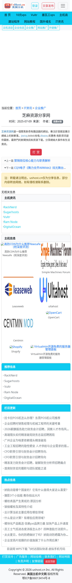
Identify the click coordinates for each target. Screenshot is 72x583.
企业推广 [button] (31, 27)
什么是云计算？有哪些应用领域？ (25, 518)
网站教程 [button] (29, 21)
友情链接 (37, 561)
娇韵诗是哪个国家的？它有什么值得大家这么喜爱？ (36, 490)
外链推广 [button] (54, 27)
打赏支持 (7, 556)
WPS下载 (21, 549)
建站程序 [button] (14, 21)
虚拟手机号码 (56, 549)
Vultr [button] (34, 15)
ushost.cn (38, 570)
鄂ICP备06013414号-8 (36, 578)
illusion (44, 135)
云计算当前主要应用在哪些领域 (24, 512)
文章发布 (48, 6)
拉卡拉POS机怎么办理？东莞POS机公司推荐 (32, 418)
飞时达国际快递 (38, 549)
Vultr (7, 217)
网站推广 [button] (42, 27)
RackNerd (10, 207)
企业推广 (40, 108)
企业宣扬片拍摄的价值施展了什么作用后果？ (32, 540)
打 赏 (36, 152)
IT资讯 (28, 108)
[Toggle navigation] (63, 5)
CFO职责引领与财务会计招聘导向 (25, 457)
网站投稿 (36, 556)
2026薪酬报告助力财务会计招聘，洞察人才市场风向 (36, 429)
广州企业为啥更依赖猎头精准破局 (25, 440)
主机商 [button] (63, 15)
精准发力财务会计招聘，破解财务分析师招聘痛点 (35, 463)
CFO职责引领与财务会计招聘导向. (25, 451)
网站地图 (64, 556)
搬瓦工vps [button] (48, 15)
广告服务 (21, 556)
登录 (35, 6)
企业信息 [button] (19, 27)
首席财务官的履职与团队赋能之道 (25, 468)
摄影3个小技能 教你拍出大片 (22, 495)
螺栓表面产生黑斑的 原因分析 (22, 501)
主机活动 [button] (8, 27)
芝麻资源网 (7, 131)
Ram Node (10, 222)
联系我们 (50, 556)
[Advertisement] (36, 68)
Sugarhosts (11, 212)
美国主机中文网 (37, 574)
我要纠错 (57, 121)
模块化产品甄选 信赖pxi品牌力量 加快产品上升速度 (36, 523)
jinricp (24, 135)
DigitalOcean (12, 227)
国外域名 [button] (45, 21)
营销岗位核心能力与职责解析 (32, 160)
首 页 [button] (7, 15)
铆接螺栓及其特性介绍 (18, 507)
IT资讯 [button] (60, 21)
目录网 (11, 549)
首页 (18, 108)
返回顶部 (50, 561)
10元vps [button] (21, 15)
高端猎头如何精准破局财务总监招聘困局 (29, 435)
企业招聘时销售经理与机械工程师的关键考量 (32, 423)
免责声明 (23, 561)
